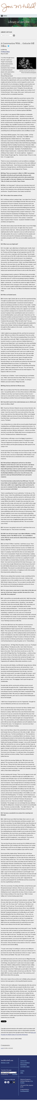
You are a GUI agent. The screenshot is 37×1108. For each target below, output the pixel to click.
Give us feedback (25, 1062)
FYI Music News (5, 51)
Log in (2, 1048)
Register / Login (5, 1062)
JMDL (21, 1072)
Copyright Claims (25, 1066)
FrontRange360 (24, 1091)
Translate (14, 1074)
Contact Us (23, 1060)
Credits (22, 1070)
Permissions (23, 1064)
